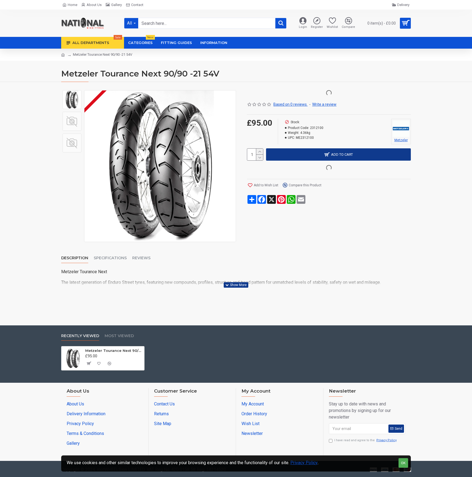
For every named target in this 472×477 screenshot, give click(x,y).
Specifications (110, 258)
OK (403, 463)
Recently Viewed (80, 336)
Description (74, 258)
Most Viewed (119, 336)
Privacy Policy (304, 462)
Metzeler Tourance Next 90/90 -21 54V (113, 350)
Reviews (141, 258)
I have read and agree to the (365, 440)
